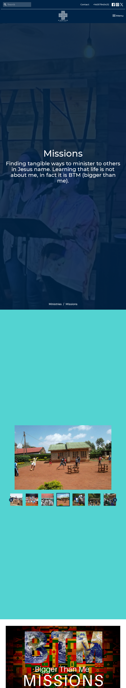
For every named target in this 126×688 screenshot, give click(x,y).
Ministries (55, 304)
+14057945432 (101, 4)
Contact (84, 4)
